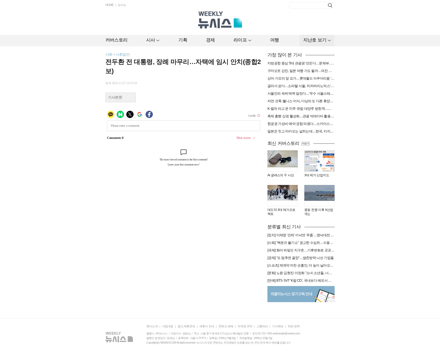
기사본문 (115, 97)
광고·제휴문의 (186, 326)
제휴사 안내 (206, 326)
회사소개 (152, 326)
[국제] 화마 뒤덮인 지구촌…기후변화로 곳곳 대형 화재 (301, 250)
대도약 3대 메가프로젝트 (281, 212)
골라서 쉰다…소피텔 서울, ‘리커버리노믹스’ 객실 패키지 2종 (301, 86)
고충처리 (262, 326)
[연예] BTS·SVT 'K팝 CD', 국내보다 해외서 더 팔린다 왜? (301, 280)
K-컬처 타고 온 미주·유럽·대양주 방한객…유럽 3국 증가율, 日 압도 (301, 108)
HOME (109, 5)
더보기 (305, 143)
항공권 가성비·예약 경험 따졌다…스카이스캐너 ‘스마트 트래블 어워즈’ (301, 124)
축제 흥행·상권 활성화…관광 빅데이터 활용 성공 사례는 (301, 116)
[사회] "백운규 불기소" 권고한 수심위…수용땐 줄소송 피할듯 (301, 243)
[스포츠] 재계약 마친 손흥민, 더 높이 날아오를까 (301, 265)
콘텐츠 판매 (225, 326)
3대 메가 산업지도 (316, 175)
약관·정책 (294, 326)
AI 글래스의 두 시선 (280, 175)
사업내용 (167, 326)
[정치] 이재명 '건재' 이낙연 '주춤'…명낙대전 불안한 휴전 (301, 235)
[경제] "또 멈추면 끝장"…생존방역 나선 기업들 (300, 258)
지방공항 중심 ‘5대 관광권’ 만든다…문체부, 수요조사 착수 (301, 63)
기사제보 (277, 326)
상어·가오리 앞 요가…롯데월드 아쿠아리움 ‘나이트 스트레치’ (301, 78)
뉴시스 (122, 5)
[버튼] (330, 5)
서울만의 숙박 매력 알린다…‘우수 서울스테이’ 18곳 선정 (301, 93)
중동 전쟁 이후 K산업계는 (318, 212)
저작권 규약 (244, 326)
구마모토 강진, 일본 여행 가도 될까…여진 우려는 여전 (301, 71)
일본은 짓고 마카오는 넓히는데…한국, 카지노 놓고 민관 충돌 (301, 131)
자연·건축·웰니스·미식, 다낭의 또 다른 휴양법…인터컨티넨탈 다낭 (301, 101)
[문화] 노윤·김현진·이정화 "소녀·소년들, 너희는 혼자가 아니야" (301, 273)
